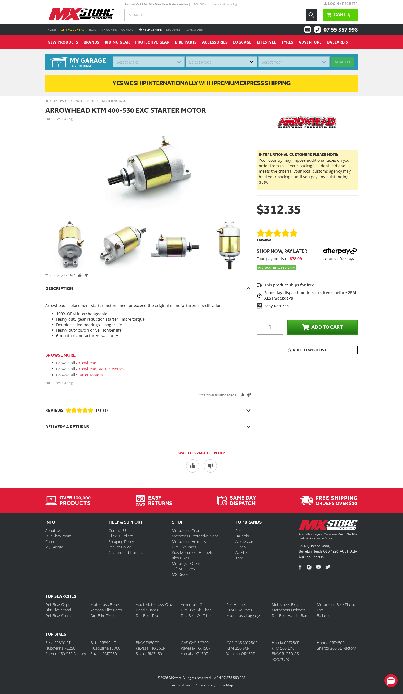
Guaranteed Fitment (126, 552)
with (201, 83)
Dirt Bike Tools (148, 615)
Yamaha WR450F (240, 653)
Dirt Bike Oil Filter (196, 615)
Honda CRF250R (285, 642)
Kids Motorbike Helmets (192, 552)
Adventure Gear (194, 604)
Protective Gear (152, 42)
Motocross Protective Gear (195, 536)
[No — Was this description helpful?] (249, 395)
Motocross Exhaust (288, 604)
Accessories (215, 42)
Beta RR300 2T (57, 642)
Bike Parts (186, 42)
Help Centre (152, 29)
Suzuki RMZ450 (149, 653)
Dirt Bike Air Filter (196, 610)
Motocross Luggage (243, 615)
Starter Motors (113, 101)
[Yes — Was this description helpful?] (242, 395)
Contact (128, 29)
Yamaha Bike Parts (106, 610)
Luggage (242, 42)
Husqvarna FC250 (60, 648)
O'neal (240, 547)
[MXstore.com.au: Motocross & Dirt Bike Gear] (81, 14)
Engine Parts (84, 101)
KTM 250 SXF (237, 648)
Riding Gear (117, 42)
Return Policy (120, 547)
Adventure (310, 42)
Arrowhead (86, 362)
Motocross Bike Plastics (337, 604)
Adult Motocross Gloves (156, 604)
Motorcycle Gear (186, 563)
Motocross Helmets (189, 541)
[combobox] (149, 61)
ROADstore (194, 29)
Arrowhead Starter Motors (100, 368)
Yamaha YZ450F (194, 653)
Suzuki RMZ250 (103, 653)
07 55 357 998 (340, 29)
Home (51, 29)
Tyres (287, 42)
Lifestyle (266, 42)
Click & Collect (121, 536)
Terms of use (180, 685)
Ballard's (337, 42)
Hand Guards (147, 610)
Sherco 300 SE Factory (336, 648)
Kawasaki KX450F (195, 648)
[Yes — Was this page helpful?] (80, 275)
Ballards (242, 536)
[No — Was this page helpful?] (86, 275)
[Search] (311, 15)
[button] (391, 680)
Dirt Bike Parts (184, 547)
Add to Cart (327, 327)
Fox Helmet (236, 604)
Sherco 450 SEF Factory (65, 653)
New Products (62, 42)
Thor (239, 558)
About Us (53, 530)
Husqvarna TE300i (105, 648)
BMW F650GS (147, 642)
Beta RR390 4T (103, 642)
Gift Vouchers (72, 29)
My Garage (54, 547)
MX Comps (109, 29)
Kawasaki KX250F (150, 648)
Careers (52, 541)
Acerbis (241, 552)
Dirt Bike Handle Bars (290, 615)
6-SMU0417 (61, 119)
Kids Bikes (180, 558)
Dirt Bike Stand (58, 610)
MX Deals (173, 29)
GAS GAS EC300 (195, 642)
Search (342, 61)
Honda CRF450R (331, 642)
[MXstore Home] (328, 526)
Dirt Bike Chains (59, 615)
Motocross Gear (186, 530)
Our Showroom (58, 536)
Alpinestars (244, 541)
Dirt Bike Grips (57, 604)
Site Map (226, 685)
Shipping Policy (121, 541)
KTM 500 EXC (283, 648)
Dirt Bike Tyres (102, 615)
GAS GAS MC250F (241, 642)
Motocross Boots (105, 604)
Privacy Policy (205, 685)
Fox (238, 530)
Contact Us (118, 530)
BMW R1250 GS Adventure (285, 656)
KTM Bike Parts (239, 610)
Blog (92, 29)
